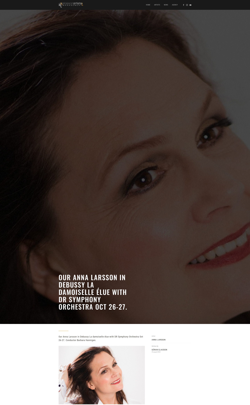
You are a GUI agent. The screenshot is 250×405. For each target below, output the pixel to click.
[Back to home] (71, 5)
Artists (157, 5)
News (166, 5)
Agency (175, 5)
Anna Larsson (159, 340)
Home (148, 5)
